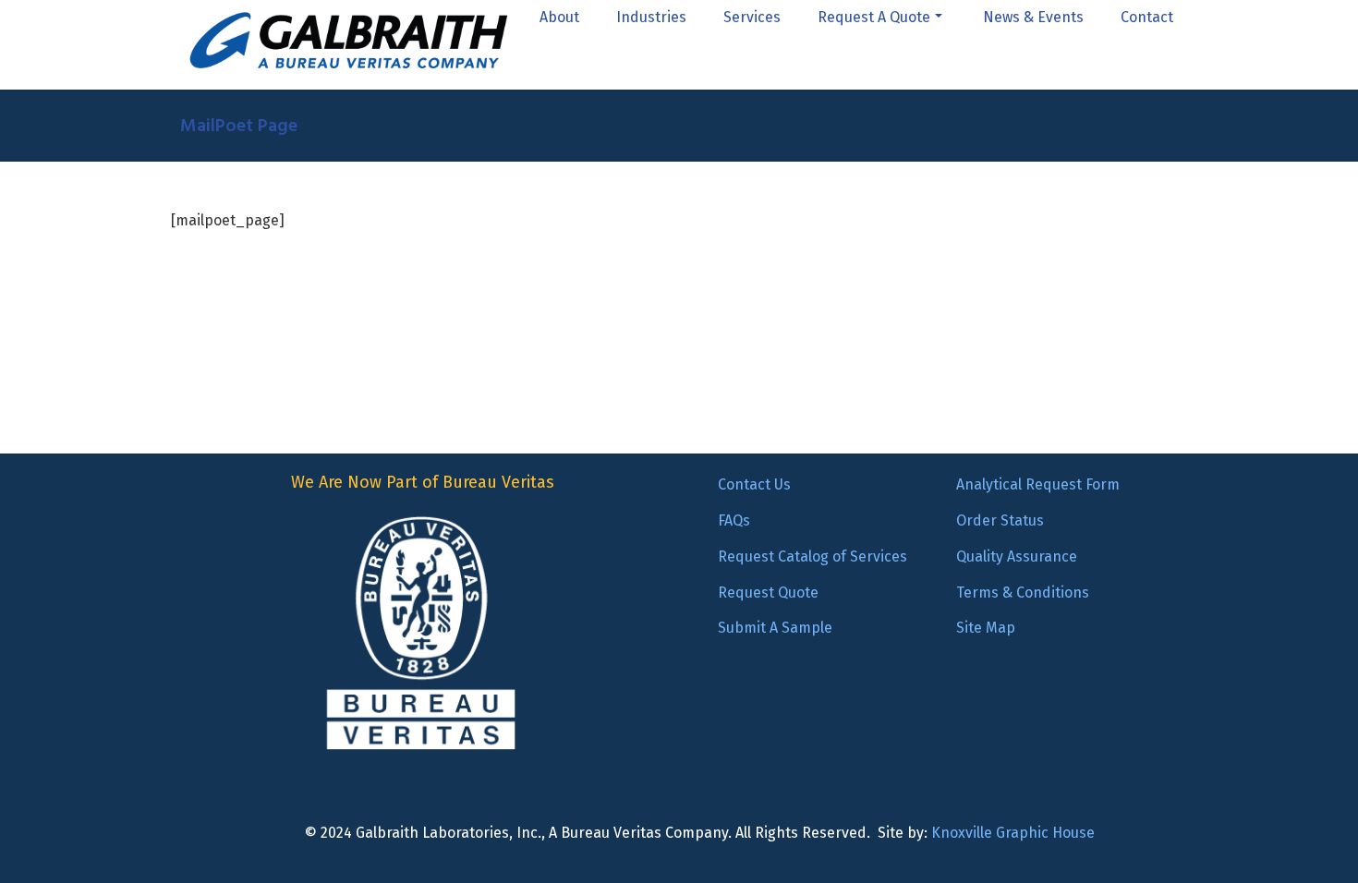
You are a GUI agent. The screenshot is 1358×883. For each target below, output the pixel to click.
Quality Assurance (1016, 556)
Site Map (985, 627)
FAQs (734, 520)
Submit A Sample (775, 627)
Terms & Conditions (1022, 592)
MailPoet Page (238, 126)
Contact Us (754, 484)
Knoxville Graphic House (1013, 832)
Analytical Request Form (1038, 484)
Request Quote (768, 592)
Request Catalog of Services (812, 556)
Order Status (1000, 520)
